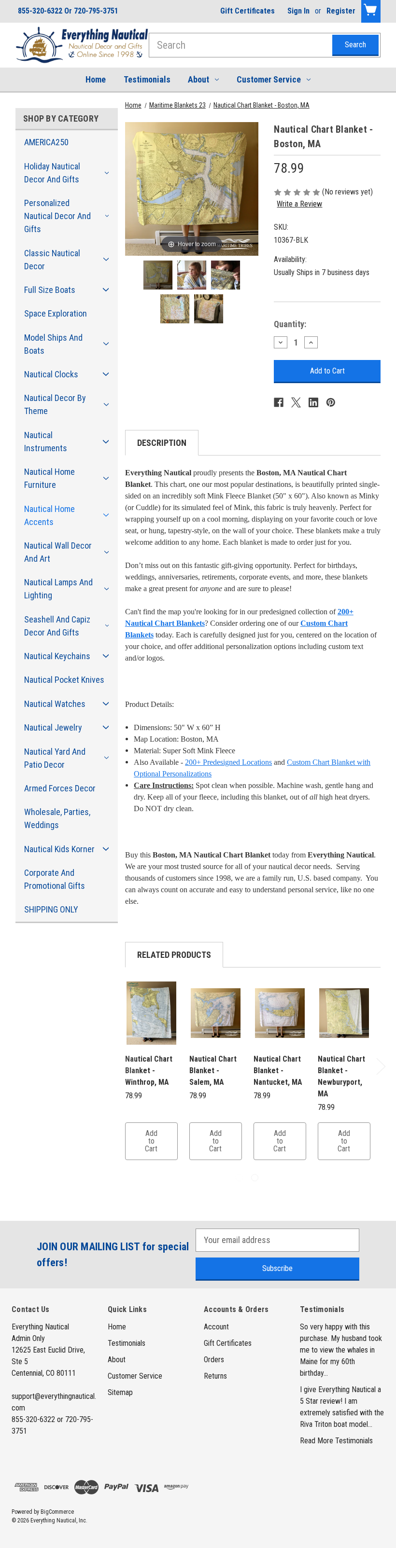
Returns (215, 1376)
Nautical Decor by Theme (55, 404)
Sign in (298, 10)
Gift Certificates (247, 10)
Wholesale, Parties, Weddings (57, 818)
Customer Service (269, 79)
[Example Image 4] (208, 308)
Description (161, 443)
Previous (126, 1066)
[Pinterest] (331, 402)
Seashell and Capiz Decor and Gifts (57, 625)
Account (216, 1326)
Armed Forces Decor (60, 788)
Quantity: (290, 324)
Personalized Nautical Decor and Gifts (57, 216)
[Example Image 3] (174, 308)
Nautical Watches (54, 704)
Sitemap (120, 1392)
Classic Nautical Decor (52, 259)
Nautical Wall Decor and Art (58, 552)
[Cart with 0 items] (371, 11)
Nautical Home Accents (49, 515)
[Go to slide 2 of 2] (254, 1177)
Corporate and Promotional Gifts (54, 879)
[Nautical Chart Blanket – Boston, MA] (157, 275)
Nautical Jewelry (53, 727)
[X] (296, 402)
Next (380, 1066)
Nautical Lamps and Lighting (58, 588)
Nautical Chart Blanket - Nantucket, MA (278, 1070)
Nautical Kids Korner (59, 849)
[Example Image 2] (225, 275)
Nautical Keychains (57, 656)
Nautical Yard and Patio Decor (54, 758)
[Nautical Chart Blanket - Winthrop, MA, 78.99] (151, 1013)
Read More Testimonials (336, 1440)
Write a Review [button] (299, 203)
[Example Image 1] (191, 275)
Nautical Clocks (51, 374)
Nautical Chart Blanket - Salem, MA (213, 1070)
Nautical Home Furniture (49, 478)
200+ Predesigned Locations (228, 762)
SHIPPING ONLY (51, 909)
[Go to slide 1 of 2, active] (239, 1177)
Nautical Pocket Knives (64, 680)
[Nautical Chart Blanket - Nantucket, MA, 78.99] (280, 1013)
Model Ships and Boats (53, 344)
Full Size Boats (49, 290)
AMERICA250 (46, 142)
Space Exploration (55, 313)
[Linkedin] (313, 402)
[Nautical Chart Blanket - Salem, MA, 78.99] (215, 1013)
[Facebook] (278, 402)
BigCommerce (57, 1511)
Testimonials (147, 79)
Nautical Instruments (45, 441)
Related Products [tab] (174, 955)
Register (340, 10)
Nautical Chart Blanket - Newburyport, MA (341, 1076)
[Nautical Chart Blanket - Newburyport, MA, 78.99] (344, 1013)
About (198, 79)
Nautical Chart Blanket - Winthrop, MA (148, 1070)
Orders (214, 1359)
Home (95, 79)
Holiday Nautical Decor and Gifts (52, 172)
